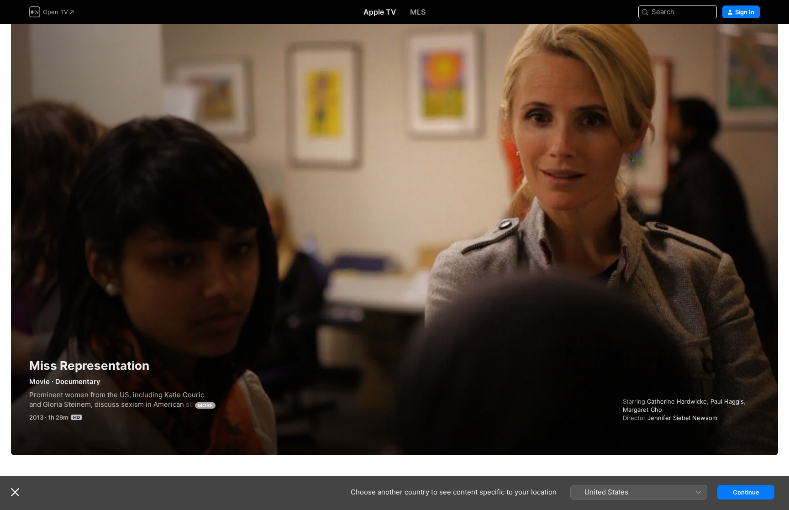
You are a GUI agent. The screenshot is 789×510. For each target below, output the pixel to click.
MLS (418, 11)
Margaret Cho (642, 409)
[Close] (15, 492)
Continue (746, 492)
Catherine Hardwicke (677, 401)
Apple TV (379, 11)
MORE (205, 405)
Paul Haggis (727, 401)
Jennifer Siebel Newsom (682, 417)
